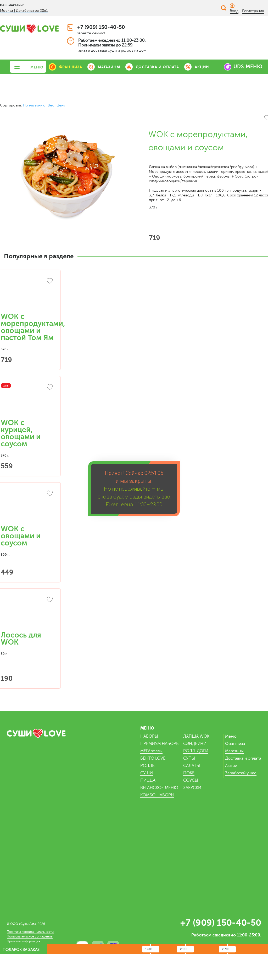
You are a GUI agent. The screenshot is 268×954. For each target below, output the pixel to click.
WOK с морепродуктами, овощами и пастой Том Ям (33, 327)
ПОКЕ (188, 773)
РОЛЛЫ (147, 765)
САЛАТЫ (191, 765)
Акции (231, 765)
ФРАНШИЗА (70, 67)
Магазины (234, 751)
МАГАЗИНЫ (109, 67)
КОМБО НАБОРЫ (157, 795)
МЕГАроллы (151, 751)
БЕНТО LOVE (152, 758)
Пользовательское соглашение (30, 936)
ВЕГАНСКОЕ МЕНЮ (159, 787)
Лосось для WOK (21, 638)
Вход (234, 11)
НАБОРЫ (149, 736)
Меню (231, 736)
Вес (51, 105)
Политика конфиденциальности (30, 932)
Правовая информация (23, 941)
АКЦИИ (202, 67)
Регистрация (253, 11)
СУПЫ (189, 758)
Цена (61, 105)
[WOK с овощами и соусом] (27, 506)
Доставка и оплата (243, 758)
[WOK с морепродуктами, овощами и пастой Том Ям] (27, 294)
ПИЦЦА (147, 780)
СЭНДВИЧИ (194, 743)
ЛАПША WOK (196, 736)
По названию (34, 105)
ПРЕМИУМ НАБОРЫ (160, 743)
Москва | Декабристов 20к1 (24, 11)
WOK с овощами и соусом (21, 536)
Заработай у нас (240, 773)
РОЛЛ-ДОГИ (195, 751)
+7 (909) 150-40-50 (101, 27)
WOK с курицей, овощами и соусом (21, 433)
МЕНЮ (36, 67)
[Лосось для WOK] (27, 612)
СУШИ (146, 773)
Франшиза (235, 743)
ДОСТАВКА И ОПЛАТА (157, 67)
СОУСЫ (190, 780)
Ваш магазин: (12, 5)
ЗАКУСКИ (192, 787)
